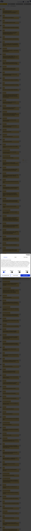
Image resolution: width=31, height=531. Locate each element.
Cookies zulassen (25, 275)
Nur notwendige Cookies (5, 275)
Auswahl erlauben (15, 275)
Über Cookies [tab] (26, 257)
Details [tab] (16, 257)
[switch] (12, 272)
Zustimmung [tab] (5, 257)
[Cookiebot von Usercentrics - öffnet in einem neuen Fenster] (26, 255)
